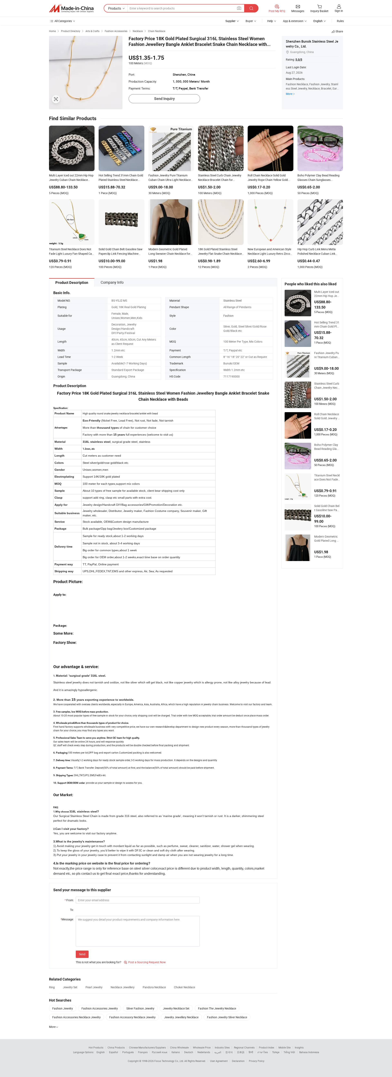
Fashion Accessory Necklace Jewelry (132, 1017)
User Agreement (219, 1061)
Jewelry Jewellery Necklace (181, 1017)
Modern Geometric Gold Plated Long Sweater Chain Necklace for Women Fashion (326, 539)
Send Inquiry (164, 98)
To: (72, 910)
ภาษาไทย (262, 1052)
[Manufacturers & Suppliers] (71, 8)
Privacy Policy (256, 1061)
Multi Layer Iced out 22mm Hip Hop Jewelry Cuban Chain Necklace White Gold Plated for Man (327, 294)
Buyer (249, 21)
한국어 (229, 1052)
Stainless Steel (232, 300)
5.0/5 (298, 59)
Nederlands (203, 1052)
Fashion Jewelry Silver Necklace (227, 1017)
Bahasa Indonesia (309, 1052)
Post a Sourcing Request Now (145, 962)
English (101, 1052)
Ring (52, 987)
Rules (340, 21)
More (289, 94)
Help (270, 21)
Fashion (228, 316)
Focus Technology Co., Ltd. (169, 1061)
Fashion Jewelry (62, 1008)
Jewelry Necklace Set (176, 1008)
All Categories (63, 21)
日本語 (240, 1052)
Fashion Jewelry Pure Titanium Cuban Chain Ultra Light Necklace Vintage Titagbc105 (327, 355)
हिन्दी (251, 1052)
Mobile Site (284, 1047)
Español (113, 1052)
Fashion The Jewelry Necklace (217, 1008)
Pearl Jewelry (94, 987)
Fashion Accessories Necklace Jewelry (76, 1017)
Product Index (266, 1047)
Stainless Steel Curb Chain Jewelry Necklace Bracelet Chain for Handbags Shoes (327, 386)
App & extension (293, 21)
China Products (116, 1047)
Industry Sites (222, 1047)
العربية (217, 1052)
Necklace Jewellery (123, 987)
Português (128, 1052)
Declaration (238, 1061)
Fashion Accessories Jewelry (99, 1008)
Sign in (339, 11)
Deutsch (188, 1052)
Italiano (176, 1052)
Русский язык (159, 1052)
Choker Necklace (184, 987)
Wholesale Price (201, 1047)
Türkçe (275, 1052)
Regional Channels (244, 1047)
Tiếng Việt (289, 1052)
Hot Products (96, 1047)
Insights (299, 1047)
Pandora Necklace (154, 987)
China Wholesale (179, 1047)
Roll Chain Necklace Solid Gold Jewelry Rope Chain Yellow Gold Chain (327, 416)
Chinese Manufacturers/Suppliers (147, 1047)
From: (69, 900)
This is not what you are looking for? (98, 962)
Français (143, 1052)
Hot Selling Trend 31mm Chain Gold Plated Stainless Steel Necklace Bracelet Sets (326, 324)
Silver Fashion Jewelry (140, 1008)
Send (82, 954)
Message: (67, 919)
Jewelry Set (70, 987)
